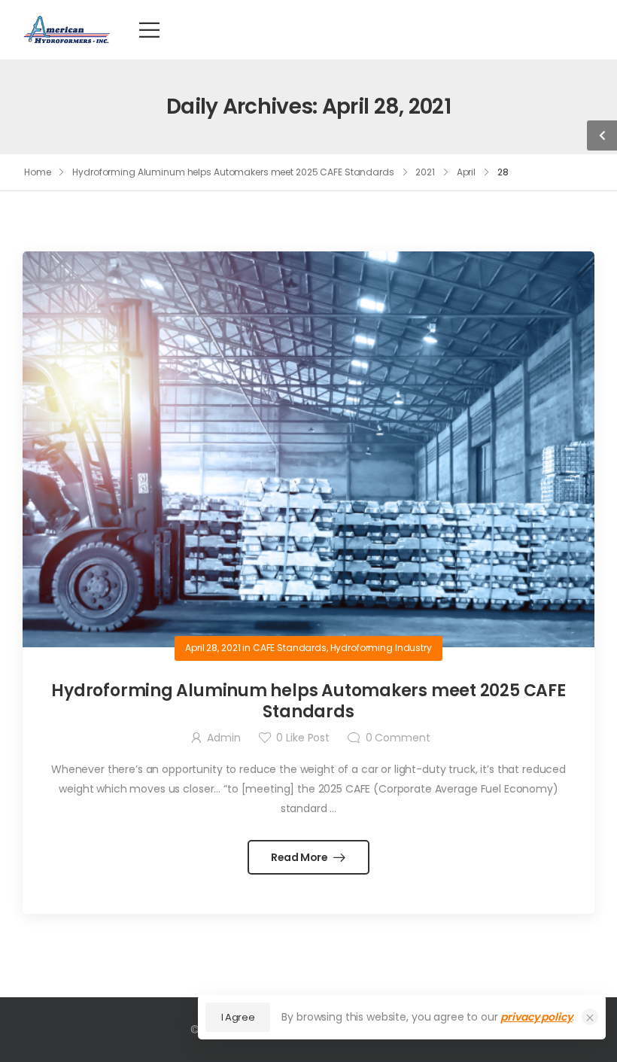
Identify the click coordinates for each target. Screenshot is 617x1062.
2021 (425, 172)
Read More (300, 857)
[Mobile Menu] (149, 30)
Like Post (302, 737)
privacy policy (536, 1016)
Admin (223, 737)
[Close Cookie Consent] (590, 1017)
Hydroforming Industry (381, 647)
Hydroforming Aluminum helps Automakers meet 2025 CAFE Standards (233, 172)
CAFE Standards (290, 647)
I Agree (238, 1017)
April (466, 172)
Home (37, 172)
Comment (398, 737)
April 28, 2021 (212, 647)
